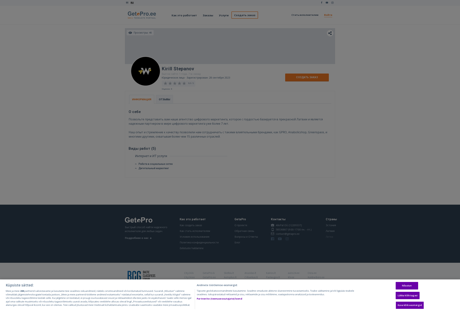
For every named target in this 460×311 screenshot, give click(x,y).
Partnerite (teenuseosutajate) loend (219, 298)
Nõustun (407, 285)
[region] (230, 295)
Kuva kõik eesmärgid (410, 305)
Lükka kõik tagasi (408, 295)
